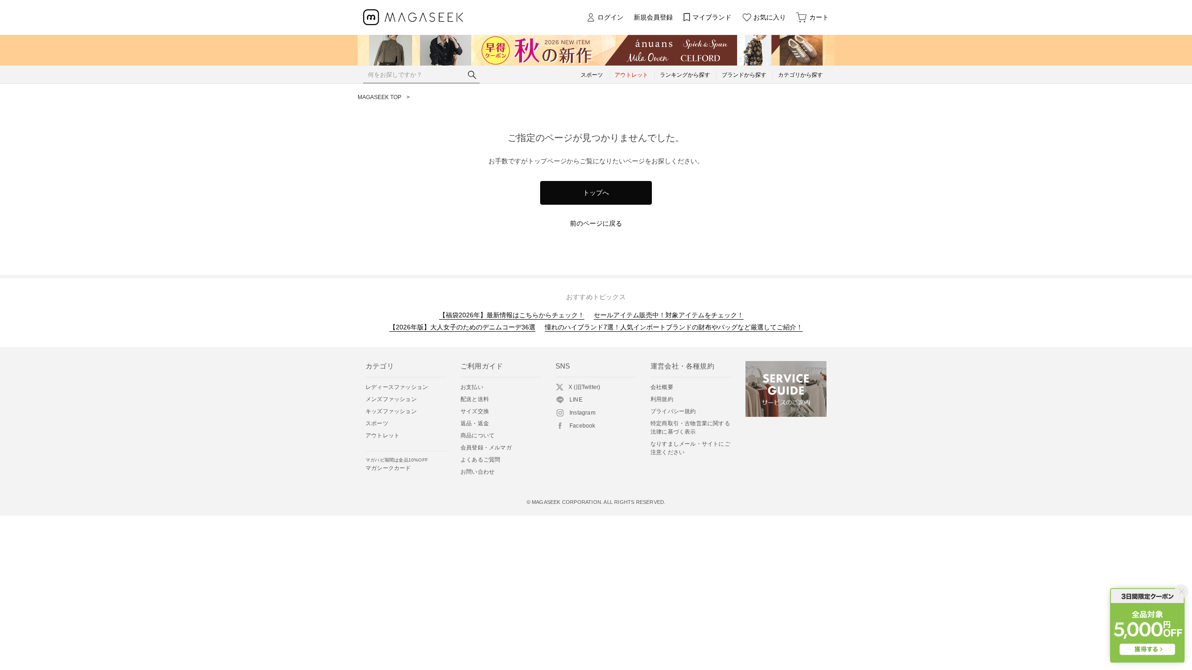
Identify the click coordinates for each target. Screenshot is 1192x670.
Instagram (582, 412)
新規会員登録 (653, 17)
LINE (575, 399)
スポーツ (377, 423)
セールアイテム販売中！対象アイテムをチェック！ (669, 315)
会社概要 (661, 387)
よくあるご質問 (480, 459)
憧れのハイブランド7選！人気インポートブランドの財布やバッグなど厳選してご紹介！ (674, 327)
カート (819, 17)
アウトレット (383, 435)
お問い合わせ (477, 472)
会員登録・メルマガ (486, 447)
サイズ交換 (475, 411)
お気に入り (769, 17)
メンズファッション (391, 399)
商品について (477, 435)
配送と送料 (475, 399)
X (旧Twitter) (584, 387)
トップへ (596, 192)
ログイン (610, 17)
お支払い (472, 387)
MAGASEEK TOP (379, 97)
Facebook (582, 425)
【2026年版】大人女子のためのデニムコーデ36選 (462, 327)
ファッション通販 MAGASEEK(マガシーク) (413, 17)
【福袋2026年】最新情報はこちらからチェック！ (511, 315)
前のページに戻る (596, 223)
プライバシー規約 (673, 411)
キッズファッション (391, 411)
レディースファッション (397, 387)
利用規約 (661, 399)
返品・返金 (475, 423)
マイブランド (711, 17)
